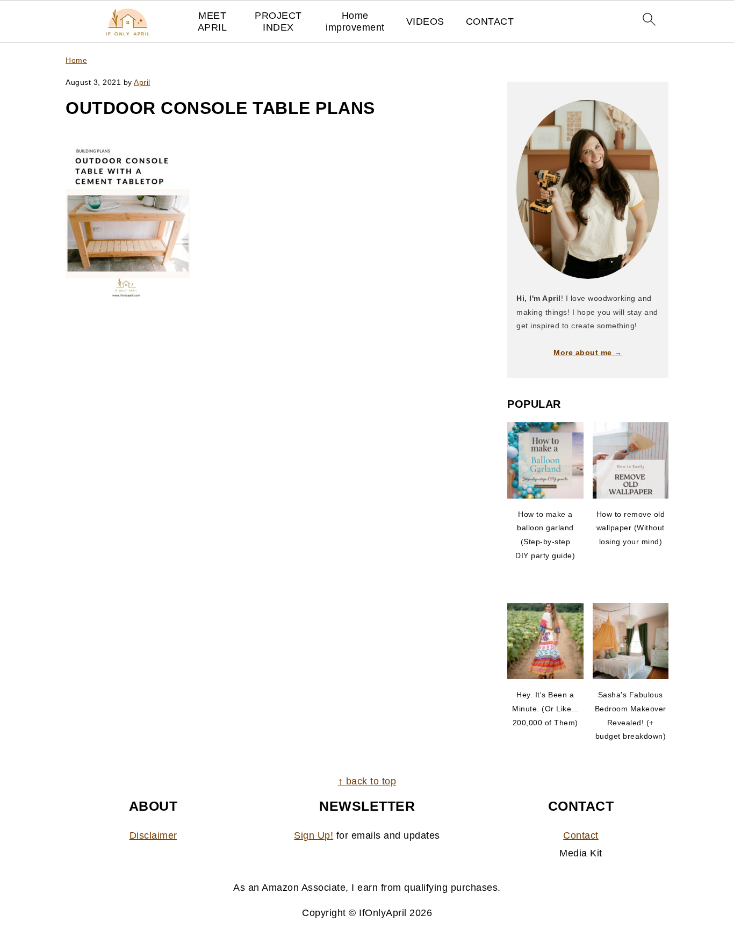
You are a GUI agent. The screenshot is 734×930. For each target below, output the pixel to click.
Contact (581, 835)
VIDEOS (425, 21)
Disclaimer (153, 835)
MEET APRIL (212, 21)
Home (76, 60)
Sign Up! (313, 835)
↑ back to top (367, 781)
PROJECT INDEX (278, 21)
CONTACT (490, 21)
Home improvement (355, 21)
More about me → (587, 352)
